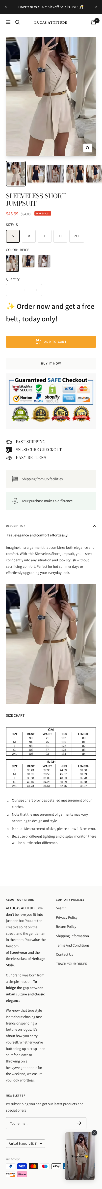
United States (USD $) (23, 1143)
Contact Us (64, 954)
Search (61, 908)
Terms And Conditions (72, 945)
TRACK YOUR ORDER (71, 963)
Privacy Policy (66, 917)
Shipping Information (72, 935)
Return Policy (66, 926)
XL (60, 236)
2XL (76, 236)
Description (16, 526)
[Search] (17, 22)
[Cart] (93, 22)
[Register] (79, 1123)
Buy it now (51, 363)
